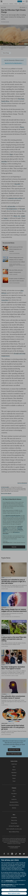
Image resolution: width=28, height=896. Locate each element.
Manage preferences (7, 884)
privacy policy (9, 880)
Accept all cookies (14, 890)
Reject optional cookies (14, 893)
